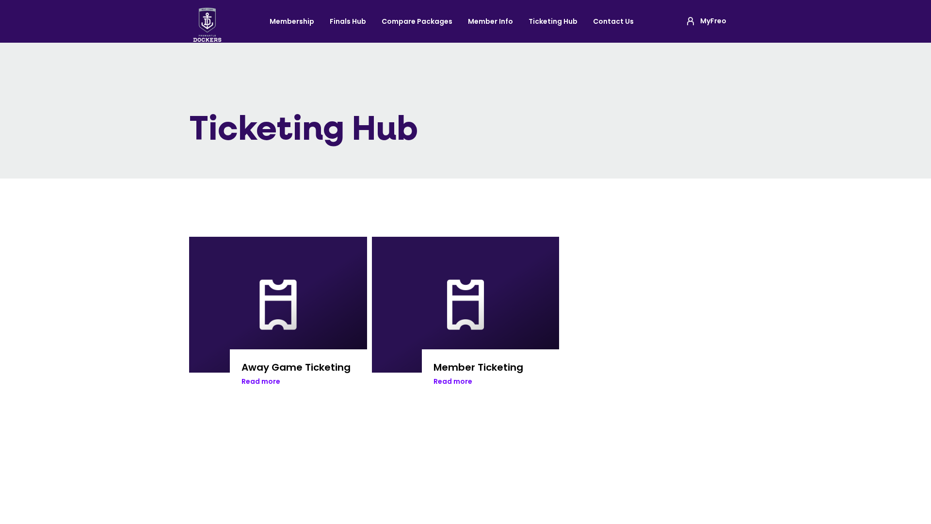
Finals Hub (348, 21)
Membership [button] (292, 21)
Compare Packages (417, 21)
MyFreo (713, 21)
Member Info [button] (490, 21)
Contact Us (613, 21)
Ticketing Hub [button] (553, 21)
